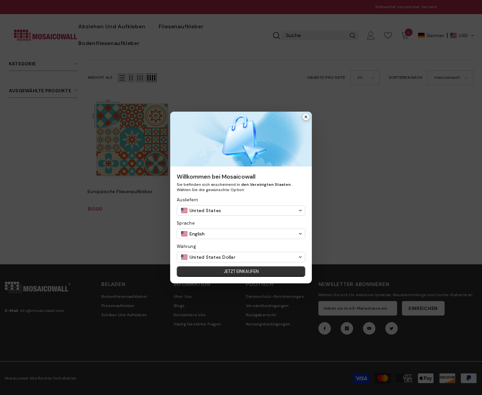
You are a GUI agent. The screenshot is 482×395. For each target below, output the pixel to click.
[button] (241, 210)
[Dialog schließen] (306, 117)
